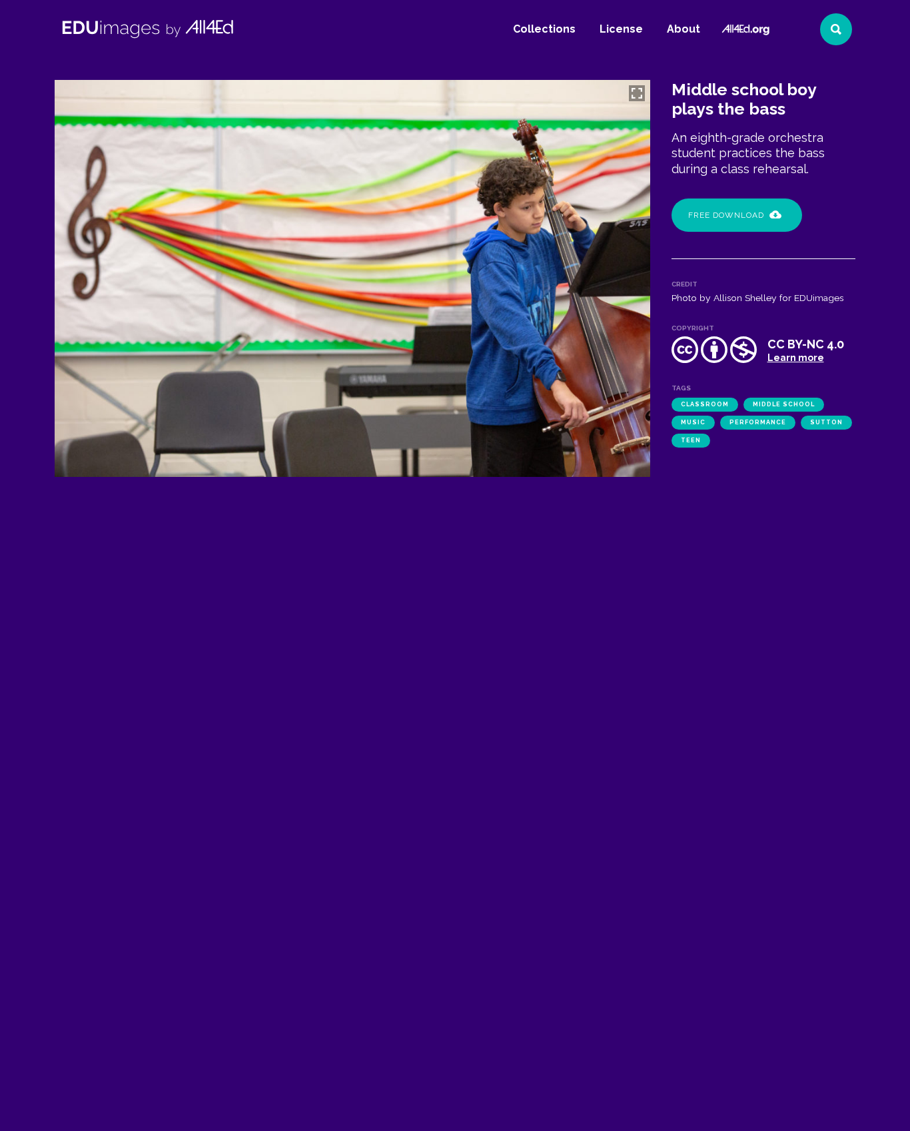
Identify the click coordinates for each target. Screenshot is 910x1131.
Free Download (726, 215)
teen (691, 440)
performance (757, 422)
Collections (544, 29)
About (683, 29)
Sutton (826, 422)
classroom (705, 404)
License (621, 29)
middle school (784, 404)
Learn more (795, 357)
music (693, 422)
